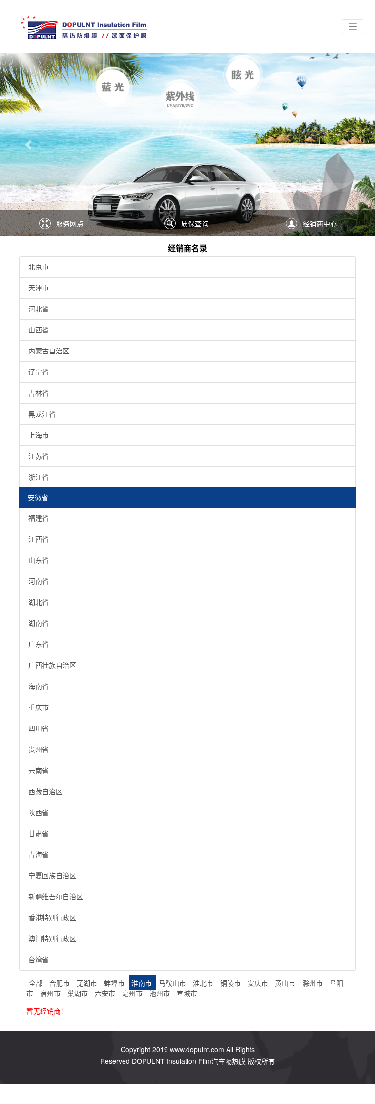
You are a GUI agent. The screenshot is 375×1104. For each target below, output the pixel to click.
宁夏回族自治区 (52, 875)
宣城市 (187, 993)
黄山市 (286, 983)
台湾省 (38, 959)
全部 (35, 983)
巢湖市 (78, 993)
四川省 (38, 728)
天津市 (38, 287)
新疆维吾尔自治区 (55, 896)
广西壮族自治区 (52, 665)
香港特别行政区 (52, 917)
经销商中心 (320, 223)
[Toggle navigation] (352, 26)
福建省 (38, 518)
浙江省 (38, 477)
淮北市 (204, 983)
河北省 (38, 308)
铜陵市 (231, 983)
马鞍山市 (173, 983)
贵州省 (38, 749)
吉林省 (38, 392)
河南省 (38, 581)
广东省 (38, 644)
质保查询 (194, 223)
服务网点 (69, 223)
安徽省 (38, 497)
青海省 (38, 854)
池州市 (160, 993)
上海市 (38, 435)
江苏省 (38, 456)
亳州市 (133, 993)
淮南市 (142, 983)
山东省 (38, 560)
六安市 (106, 993)
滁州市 (313, 983)
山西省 (38, 329)
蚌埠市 (115, 983)
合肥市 (60, 983)
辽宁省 (38, 371)
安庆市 (259, 983)
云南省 (38, 770)
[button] (28, 144)
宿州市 (51, 993)
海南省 (38, 686)
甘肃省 (38, 833)
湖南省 (38, 623)
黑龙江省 (42, 414)
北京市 (38, 266)
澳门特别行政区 (52, 938)
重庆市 (38, 707)
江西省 (38, 539)
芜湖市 (88, 983)
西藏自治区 (45, 791)
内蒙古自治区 (48, 350)
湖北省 (38, 602)
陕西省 (38, 812)
